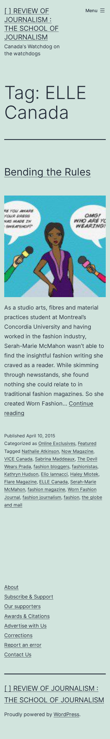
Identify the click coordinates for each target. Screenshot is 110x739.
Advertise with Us (25, 626)
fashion (71, 497)
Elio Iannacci (54, 474)
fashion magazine (46, 489)
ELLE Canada (53, 481)
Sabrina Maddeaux (55, 459)
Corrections (18, 635)
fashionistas (84, 466)
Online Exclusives (56, 443)
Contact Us (17, 654)
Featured (87, 443)
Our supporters (22, 606)
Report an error (22, 645)
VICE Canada (18, 459)
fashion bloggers (51, 466)
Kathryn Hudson (21, 474)
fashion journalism (42, 497)
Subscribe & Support (28, 597)
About (11, 587)
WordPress (66, 714)
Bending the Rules (47, 172)
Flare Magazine (20, 481)
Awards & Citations (27, 616)
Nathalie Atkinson (40, 451)
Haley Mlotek (84, 474)
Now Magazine (77, 451)
